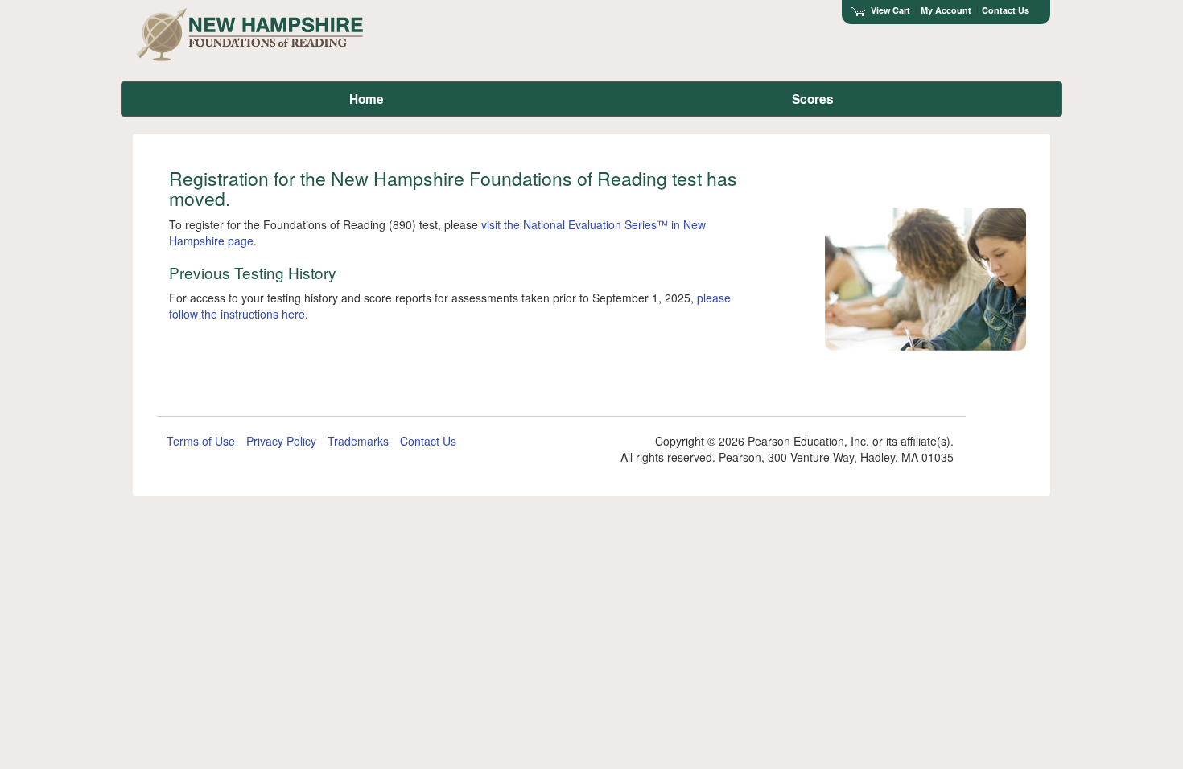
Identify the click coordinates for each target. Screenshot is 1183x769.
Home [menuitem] (366, 99)
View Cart (890, 10)
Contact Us (1005, 10)
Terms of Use (201, 441)
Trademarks (358, 441)
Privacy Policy (281, 441)
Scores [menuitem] (813, 99)
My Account (946, 10)
